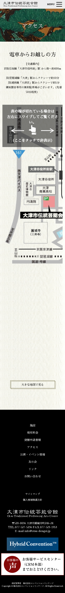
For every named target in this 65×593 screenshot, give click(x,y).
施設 (32, 425)
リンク (32, 469)
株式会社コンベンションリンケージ (28, 586)
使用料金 (32, 432)
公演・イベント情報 (32, 454)
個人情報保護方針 (32, 500)
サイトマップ (32, 494)
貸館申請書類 (32, 440)
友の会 (32, 462)
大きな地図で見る (32, 384)
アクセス (32, 447)
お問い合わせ (32, 476)
